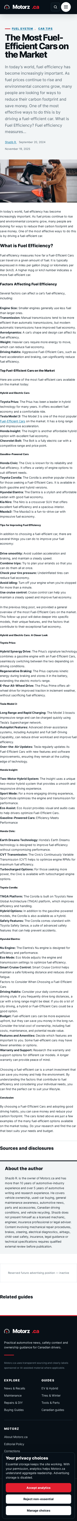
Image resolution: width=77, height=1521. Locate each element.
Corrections (12, 1451)
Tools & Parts (50, 1402)
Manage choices (38, 1510)
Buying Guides (14, 1410)
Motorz (26, 6)
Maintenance (13, 1395)
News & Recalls (14, 1388)
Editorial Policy (14, 1444)
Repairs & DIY (13, 1402)
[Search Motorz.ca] (55, 7)
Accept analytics (38, 1487)
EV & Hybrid (49, 1388)
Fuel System (22, 28)
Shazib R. (11, 142)
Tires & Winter (51, 1395)
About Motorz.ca (16, 1437)
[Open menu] (66, 7)
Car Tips (45, 28)
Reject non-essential (38, 1499)
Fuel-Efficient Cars (12, 421)
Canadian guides (52, 1410)
